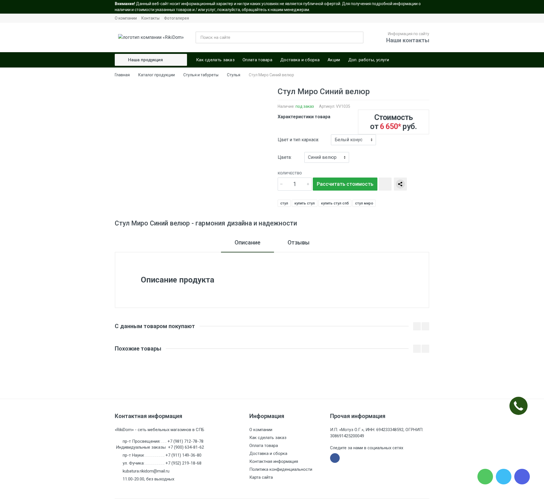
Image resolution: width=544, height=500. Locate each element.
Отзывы (299, 242)
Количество (290, 173)
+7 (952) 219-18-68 (183, 463)
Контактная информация (273, 461)
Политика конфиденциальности (280, 469)
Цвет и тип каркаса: (298, 139)
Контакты (150, 18)
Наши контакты (407, 40)
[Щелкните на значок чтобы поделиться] (400, 184)
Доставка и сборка (268, 453)
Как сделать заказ (267, 437)
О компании (126, 18)
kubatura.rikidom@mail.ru (146, 471)
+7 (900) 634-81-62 (186, 447)
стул (284, 203)
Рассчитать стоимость (345, 184)
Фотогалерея (176, 18)
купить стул (304, 203)
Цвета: (285, 157)
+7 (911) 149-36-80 (183, 455)
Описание (247, 242)
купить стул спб (335, 203)
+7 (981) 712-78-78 (185, 441)
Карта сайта (261, 477)
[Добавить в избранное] (385, 184)
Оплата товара (263, 445)
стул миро (364, 203)
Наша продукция (145, 59)
